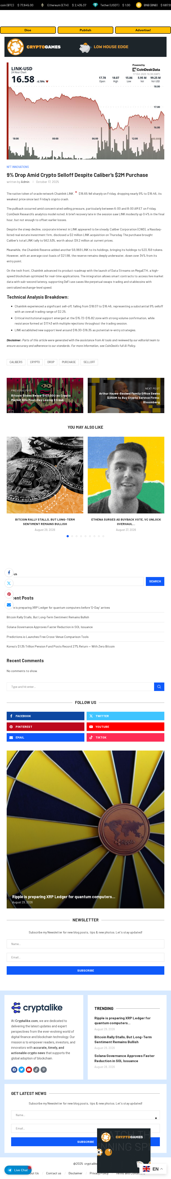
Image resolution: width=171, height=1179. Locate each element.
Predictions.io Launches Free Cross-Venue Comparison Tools (48, 637)
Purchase (69, 362)
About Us (32, 1173)
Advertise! (143, 30)
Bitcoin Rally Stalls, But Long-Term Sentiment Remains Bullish (48, 617)
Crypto (35, 362)
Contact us (53, 1173)
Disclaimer (75, 1173)
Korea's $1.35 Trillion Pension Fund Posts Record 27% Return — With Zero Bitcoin (61, 646)
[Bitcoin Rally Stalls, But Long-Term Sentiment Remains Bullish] (45, 475)
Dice (27, 30)
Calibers (16, 362)
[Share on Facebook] (8, 572)
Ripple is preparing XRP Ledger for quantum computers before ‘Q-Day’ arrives (58, 607)
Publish (85, 30)
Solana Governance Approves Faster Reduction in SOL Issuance (50, 627)
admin (25, 182)
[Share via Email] (8, 604)
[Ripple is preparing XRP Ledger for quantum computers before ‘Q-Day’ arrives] (85, 829)
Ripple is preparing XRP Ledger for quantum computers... (63, 896)
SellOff (89, 362)
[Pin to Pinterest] (8, 594)
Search (12, 574)
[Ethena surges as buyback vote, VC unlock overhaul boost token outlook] (126, 475)
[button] (12, 486)
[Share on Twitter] (8, 583)
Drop (50, 362)
